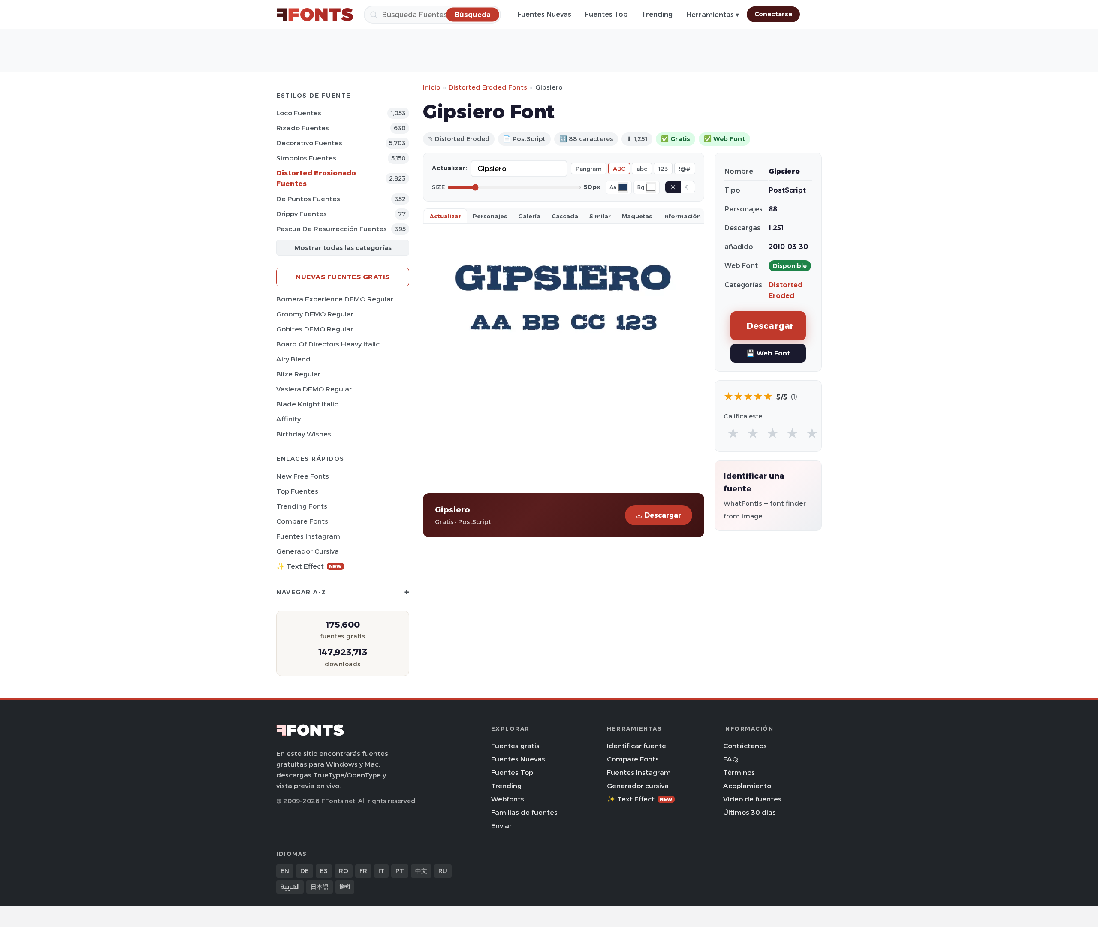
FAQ (730, 759)
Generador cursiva (307, 551)
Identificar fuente (636, 746)
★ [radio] (733, 433)
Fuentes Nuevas (544, 14)
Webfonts (507, 799)
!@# (685, 168)
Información (682, 216)
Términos (739, 772)
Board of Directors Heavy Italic (328, 344)
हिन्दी (345, 887)
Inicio (431, 87)
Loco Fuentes (298, 113)
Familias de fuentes (524, 812)
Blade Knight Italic (307, 404)
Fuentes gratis (515, 746)
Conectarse (773, 14)
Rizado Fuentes (302, 128)
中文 (421, 871)
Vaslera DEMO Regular (314, 389)
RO (343, 871)
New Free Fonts (302, 476)
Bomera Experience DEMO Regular (334, 299)
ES (324, 871)
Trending (657, 14)
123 (663, 168)
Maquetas (637, 216)
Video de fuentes (752, 799)
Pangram (589, 168)
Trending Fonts (301, 506)
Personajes (490, 216)
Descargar (663, 515)
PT (399, 871)
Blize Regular (298, 374)
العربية (290, 887)
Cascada (565, 216)
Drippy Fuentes (301, 214)
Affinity (288, 419)
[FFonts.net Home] (314, 14)
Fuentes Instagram (308, 536)
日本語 (320, 887)
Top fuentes (297, 491)
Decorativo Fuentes (309, 143)
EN (285, 871)
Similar (600, 216)
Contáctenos (745, 746)
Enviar (501, 826)
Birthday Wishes (303, 434)
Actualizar (445, 216)
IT (381, 871)
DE (304, 871)
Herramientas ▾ (712, 15)
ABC (619, 168)
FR (363, 871)
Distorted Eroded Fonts (488, 87)
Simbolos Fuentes (306, 158)
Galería (529, 216)
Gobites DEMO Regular (314, 329)
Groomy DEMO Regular (314, 314)
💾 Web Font (768, 353)
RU (442, 871)
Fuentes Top (606, 14)
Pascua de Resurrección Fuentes (331, 229)
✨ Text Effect (309, 566)
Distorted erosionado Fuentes (316, 178)
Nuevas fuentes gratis (343, 277)
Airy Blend (293, 359)
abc (641, 168)
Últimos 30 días (749, 812)
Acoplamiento (747, 786)
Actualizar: (449, 168)
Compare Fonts (302, 521)
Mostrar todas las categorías (343, 248)
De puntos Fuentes (308, 199)
